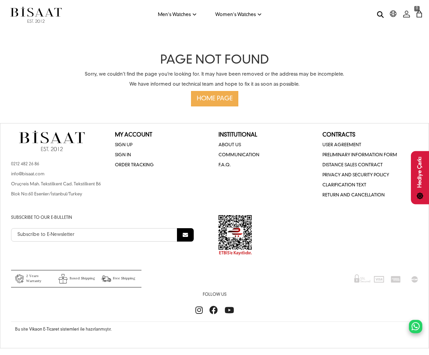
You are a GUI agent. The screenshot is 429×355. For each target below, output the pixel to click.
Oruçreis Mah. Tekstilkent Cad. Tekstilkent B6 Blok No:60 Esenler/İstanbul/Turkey (56, 189)
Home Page (215, 99)
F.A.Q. (225, 165)
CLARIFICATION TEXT (344, 185)
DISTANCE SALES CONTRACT (352, 165)
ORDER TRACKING (134, 165)
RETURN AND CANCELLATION (353, 195)
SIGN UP (123, 145)
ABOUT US (230, 145)
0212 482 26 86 (25, 164)
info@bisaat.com (28, 174)
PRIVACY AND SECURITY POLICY (355, 175)
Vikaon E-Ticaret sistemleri (54, 330)
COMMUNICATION (239, 155)
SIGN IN (123, 155)
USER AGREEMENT (341, 145)
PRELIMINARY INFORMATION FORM (359, 155)
